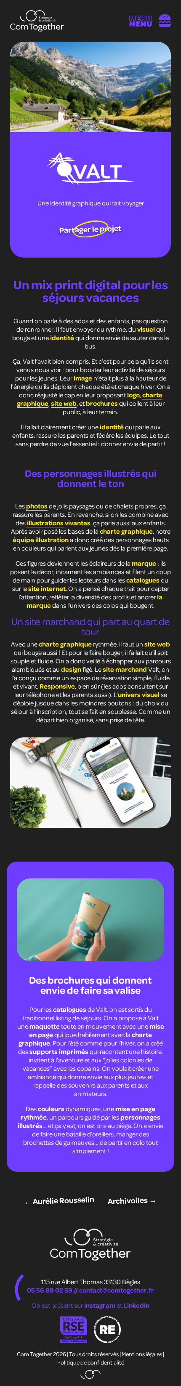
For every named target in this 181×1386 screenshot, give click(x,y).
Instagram (100, 1305)
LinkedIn (136, 1305)
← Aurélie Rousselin (59, 1200)
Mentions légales (142, 1353)
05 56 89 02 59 (49, 1290)
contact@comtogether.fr (116, 1290)
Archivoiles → (132, 1200)
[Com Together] (37, 21)
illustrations (45, 523)
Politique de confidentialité (90, 1362)
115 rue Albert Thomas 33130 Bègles (90, 1281)
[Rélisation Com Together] (90, 1374)
